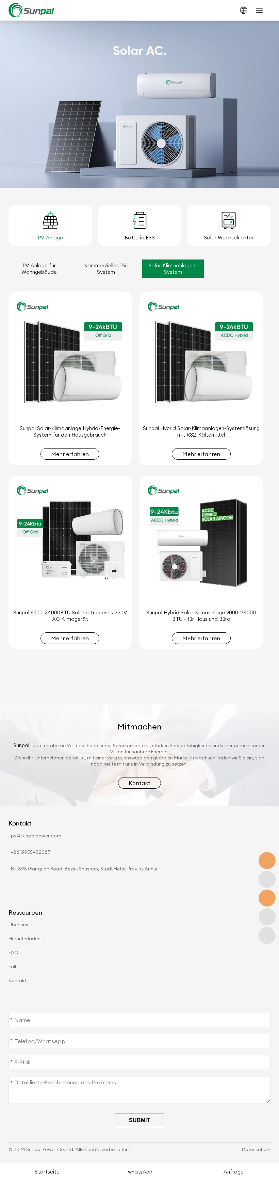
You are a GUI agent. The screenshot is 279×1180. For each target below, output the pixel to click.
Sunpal (21, 745)
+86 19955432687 (30, 852)
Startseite (47, 1171)
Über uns (18, 925)
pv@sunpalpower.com (36, 836)
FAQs (15, 952)
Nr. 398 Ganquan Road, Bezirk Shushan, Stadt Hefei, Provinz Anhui (84, 869)
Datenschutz (256, 1149)
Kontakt (17, 980)
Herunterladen (24, 938)
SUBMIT (139, 1120)
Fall (12, 966)
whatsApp (140, 1171)
